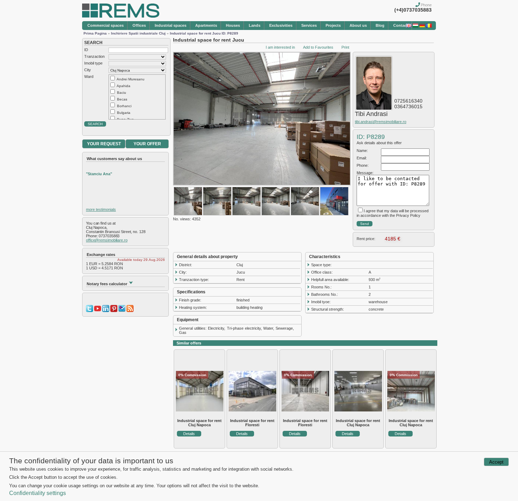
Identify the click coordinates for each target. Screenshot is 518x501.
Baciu (121, 92)
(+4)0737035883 (413, 10)
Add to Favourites (318, 47)
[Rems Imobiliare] (120, 16)
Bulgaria (123, 113)
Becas (122, 99)
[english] (409, 26)
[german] (422, 26)
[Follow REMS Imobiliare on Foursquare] (121, 310)
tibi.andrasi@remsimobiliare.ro (380, 122)
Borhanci (124, 106)
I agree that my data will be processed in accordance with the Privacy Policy (392, 213)
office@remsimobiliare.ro (107, 240)
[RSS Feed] (130, 310)
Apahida (123, 86)
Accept (496, 462)
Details (189, 434)
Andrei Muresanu (130, 79)
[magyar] (415, 26)
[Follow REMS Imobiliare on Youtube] (97, 310)
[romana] (429, 26)
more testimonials (101, 209)
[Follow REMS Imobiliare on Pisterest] (113, 310)
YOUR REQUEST (104, 143)
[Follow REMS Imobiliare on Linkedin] (105, 310)
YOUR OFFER (147, 143)
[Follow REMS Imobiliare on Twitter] (89, 310)
